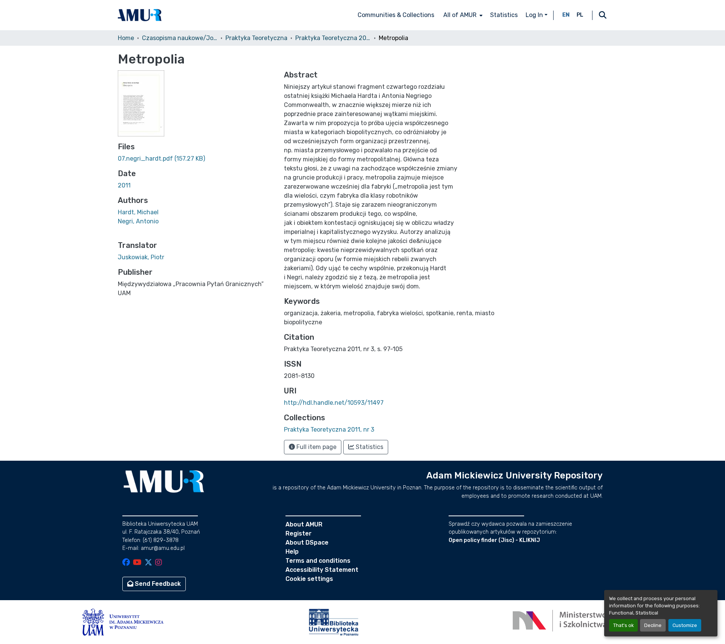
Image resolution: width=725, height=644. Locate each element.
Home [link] (126, 38)
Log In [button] (535, 15)
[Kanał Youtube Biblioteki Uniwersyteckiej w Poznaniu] (137, 563)
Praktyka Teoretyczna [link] (256, 38)
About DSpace (307, 542)
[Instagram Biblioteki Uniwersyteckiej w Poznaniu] (158, 563)
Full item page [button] (315, 446)
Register (298, 533)
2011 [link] (124, 185)
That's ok (623, 625)
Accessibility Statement (321, 569)
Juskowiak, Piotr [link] (141, 257)
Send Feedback (157, 583)
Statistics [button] (368, 446)
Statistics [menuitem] (504, 15)
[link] (196, 158)
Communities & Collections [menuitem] (396, 15)
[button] (140, 15)
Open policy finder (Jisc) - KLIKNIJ (494, 540)
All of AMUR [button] (460, 15)
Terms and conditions (317, 560)
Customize (685, 625)
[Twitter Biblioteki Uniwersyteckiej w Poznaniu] (148, 563)
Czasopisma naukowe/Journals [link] (180, 38)
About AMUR (303, 524)
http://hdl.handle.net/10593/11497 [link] (334, 402)
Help (292, 551)
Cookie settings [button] (309, 578)
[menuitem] (462, 15)
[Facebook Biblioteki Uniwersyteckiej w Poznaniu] (126, 563)
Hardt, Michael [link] (138, 212)
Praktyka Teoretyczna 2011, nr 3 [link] (333, 38)
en (566, 15)
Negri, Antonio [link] (138, 221)
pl (580, 15)
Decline (653, 625)
